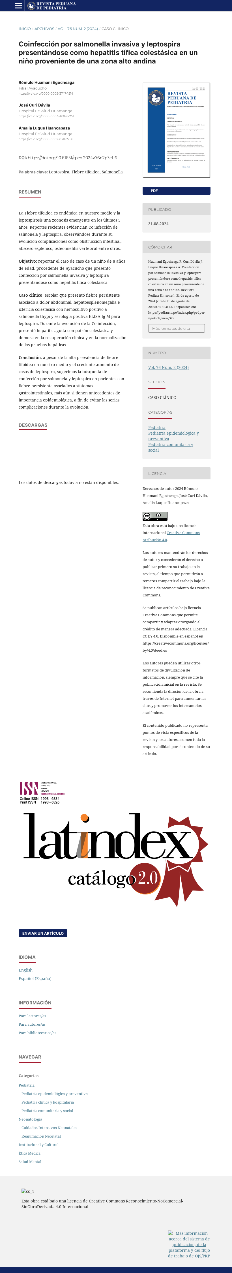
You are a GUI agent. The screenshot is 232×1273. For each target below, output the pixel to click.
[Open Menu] (18, 5)
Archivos (44, 28)
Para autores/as (32, 1024)
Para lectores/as (32, 1015)
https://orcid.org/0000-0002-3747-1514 (46, 93)
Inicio (25, 28)
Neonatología (30, 1119)
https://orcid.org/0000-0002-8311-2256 (46, 139)
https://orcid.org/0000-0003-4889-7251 (46, 116)
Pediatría (157, 427)
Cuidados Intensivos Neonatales (49, 1127)
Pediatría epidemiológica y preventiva (55, 1093)
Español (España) (35, 978)
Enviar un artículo (43, 933)
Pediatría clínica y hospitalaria (48, 1102)
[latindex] (116, 908)
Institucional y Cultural (39, 1144)
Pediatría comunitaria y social (47, 1110)
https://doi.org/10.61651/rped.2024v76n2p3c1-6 (72, 157)
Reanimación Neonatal (41, 1136)
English (26, 970)
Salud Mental (30, 1161)
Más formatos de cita (171, 328)
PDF (154, 190)
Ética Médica (29, 1153)
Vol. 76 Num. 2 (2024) (78, 28)
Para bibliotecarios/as (37, 1032)
